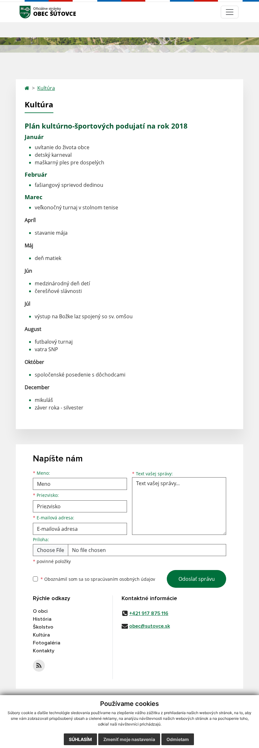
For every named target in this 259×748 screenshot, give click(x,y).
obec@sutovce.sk (149, 626)
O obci (40, 611)
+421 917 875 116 (148, 613)
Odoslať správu (196, 578)
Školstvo (43, 627)
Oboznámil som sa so (97, 579)
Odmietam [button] (177, 739)
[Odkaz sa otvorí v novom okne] (39, 666)
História (42, 619)
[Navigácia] (229, 12)
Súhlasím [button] (80, 739)
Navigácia (35, 12)
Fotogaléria (46, 642)
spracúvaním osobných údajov (123, 579)
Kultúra (46, 88)
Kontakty (43, 650)
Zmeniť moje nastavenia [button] (129, 739)
